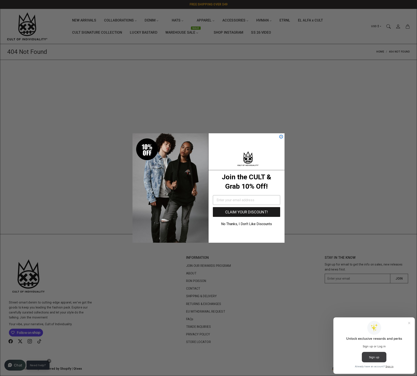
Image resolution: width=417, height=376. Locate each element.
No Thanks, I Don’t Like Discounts (246, 224)
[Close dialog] (281, 136)
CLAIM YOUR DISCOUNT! (246, 212)
